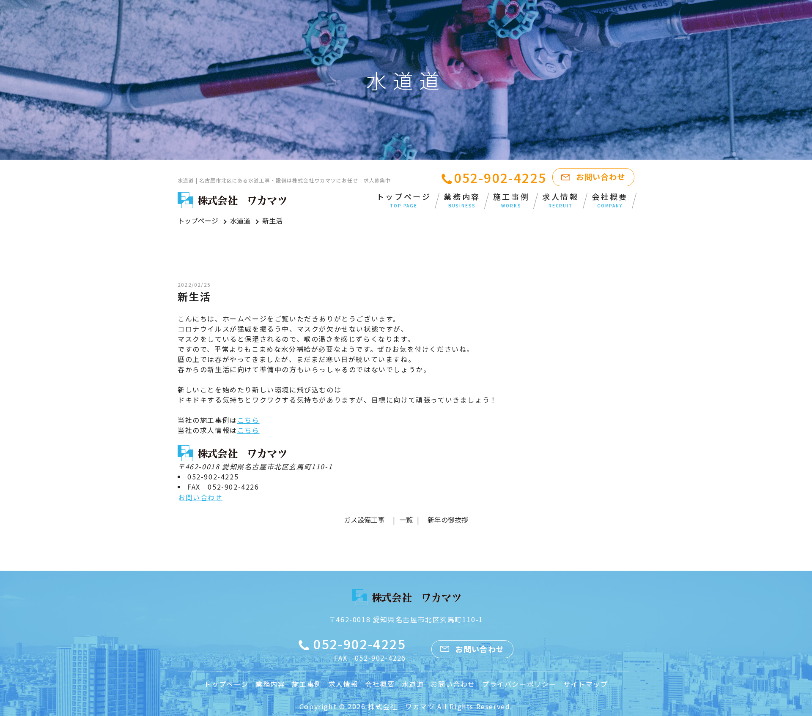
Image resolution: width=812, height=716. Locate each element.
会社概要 (610, 200)
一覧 (406, 519)
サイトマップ (585, 684)
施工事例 (511, 200)
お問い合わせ (600, 176)
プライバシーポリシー (519, 684)
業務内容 (462, 200)
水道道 (240, 220)
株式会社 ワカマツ (401, 706)
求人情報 (560, 200)
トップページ (403, 200)
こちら (248, 420)
